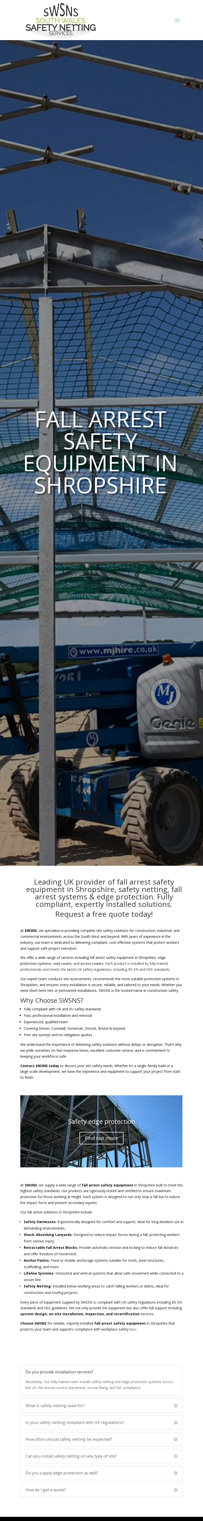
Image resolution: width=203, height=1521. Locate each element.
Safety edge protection (101, 1121)
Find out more (101, 1138)
